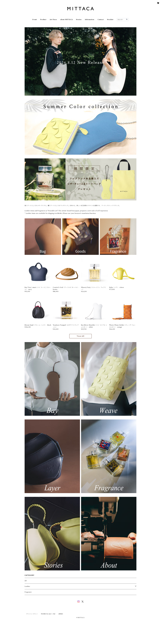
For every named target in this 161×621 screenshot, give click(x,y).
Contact (101, 19)
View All (80, 336)
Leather (27, 586)
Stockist (110, 19)
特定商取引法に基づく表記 (48, 614)
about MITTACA (66, 19)
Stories (79, 19)
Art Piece (53, 19)
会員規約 (60, 614)
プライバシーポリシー (32, 614)
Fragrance (28, 592)
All (26, 581)
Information (89, 19)
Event (34, 19)
